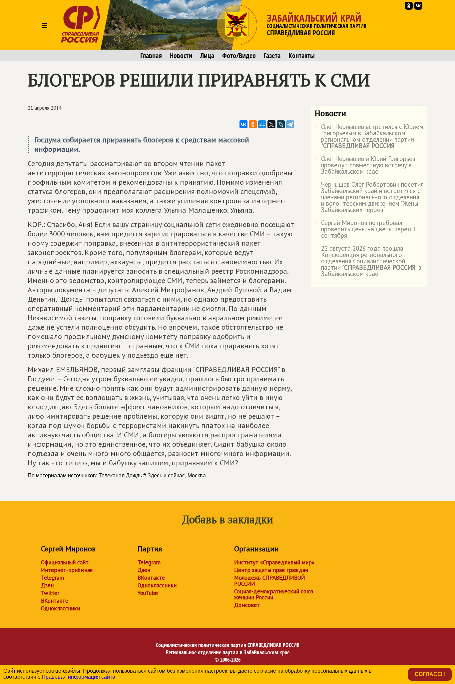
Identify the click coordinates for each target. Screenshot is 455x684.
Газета (272, 55)
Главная (151, 55)
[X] (271, 124)
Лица (207, 55)
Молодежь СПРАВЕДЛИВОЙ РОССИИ (269, 581)
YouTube (148, 593)
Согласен (430, 674)
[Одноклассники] (253, 124)
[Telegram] (290, 124)
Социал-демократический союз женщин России (273, 594)
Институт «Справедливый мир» (274, 562)
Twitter (50, 593)
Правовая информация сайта (78, 677)
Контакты (301, 55)
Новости (181, 55)
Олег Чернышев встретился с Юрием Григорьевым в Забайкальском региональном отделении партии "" (368, 137)
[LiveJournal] (281, 124)
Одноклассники (60, 608)
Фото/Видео (239, 55)
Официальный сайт (65, 562)
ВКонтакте (54, 601)
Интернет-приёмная (67, 570)
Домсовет (247, 605)
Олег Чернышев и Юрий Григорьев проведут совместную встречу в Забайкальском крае (364, 165)
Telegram (52, 578)
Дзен (47, 585)
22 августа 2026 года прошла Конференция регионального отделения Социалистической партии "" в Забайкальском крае (367, 261)
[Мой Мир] (262, 124)
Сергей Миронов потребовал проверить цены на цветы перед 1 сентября (365, 229)
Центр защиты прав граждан (271, 570)
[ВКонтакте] (243, 124)
